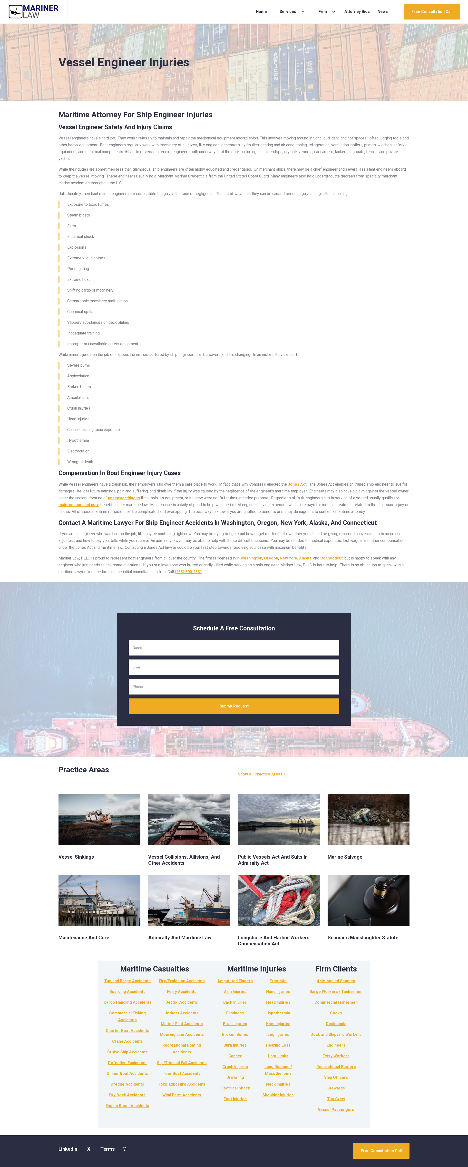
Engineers (336, 1045)
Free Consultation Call (431, 11)
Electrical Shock (235, 1088)
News (383, 11)
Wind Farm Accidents (181, 1095)
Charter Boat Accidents (127, 1030)
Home (261, 11)
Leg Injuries (278, 1034)
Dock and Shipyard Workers (336, 1034)
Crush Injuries (235, 1066)
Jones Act (297, 484)
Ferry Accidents (181, 991)
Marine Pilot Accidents (182, 1023)
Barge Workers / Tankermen (336, 991)
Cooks (336, 1013)
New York (288, 558)
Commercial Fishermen (336, 1002)
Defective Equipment (127, 1062)
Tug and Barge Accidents (127, 981)
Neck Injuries (278, 1084)
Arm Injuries (235, 991)
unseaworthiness (124, 498)
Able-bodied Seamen (336, 981)
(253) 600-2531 (188, 571)
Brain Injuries (235, 1023)
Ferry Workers (336, 1056)
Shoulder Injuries (278, 1095)
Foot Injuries (235, 1099)
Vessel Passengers (336, 1109)
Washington (251, 558)
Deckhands (336, 1023)
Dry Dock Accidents (127, 1095)
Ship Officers (336, 1077)
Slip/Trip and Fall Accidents (182, 1062)
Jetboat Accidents (182, 1013)
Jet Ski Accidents (182, 1002)
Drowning (235, 1077)
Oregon (271, 558)
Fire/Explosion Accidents (182, 981)
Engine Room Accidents (127, 1105)
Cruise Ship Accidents (127, 1052)
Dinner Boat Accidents (127, 1073)
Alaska (305, 558)
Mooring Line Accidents (182, 1034)
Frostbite (278, 981)
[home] (34, 11)
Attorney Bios (357, 11)
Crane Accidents (127, 1041)
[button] (290, 12)
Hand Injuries (278, 991)
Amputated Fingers (235, 981)
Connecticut (331, 558)
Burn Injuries (235, 1045)
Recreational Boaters (336, 1066)
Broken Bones (235, 1034)
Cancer (235, 1056)
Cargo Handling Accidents (127, 1002)
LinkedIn (67, 1149)
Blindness (235, 1013)
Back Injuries (235, 1002)
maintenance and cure (78, 504)
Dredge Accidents (127, 1084)
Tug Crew (336, 1099)
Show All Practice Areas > (262, 774)
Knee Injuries (278, 1023)
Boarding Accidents (127, 991)
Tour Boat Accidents (182, 1073)
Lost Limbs (278, 1056)
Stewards (336, 1088)
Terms (107, 1149)
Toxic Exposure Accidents (182, 1084)
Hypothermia (278, 1013)
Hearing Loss (278, 1045)
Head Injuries (278, 1002)
